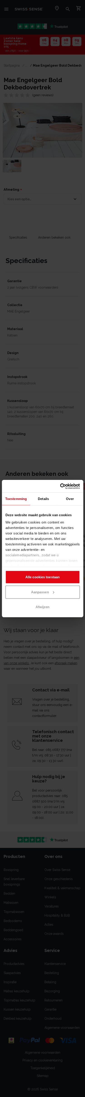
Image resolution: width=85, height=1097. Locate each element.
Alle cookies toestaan (42, 577)
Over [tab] (70, 499)
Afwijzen (43, 607)
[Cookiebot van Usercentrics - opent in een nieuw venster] (60, 486)
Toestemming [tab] (16, 499)
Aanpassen (40, 592)
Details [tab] (43, 499)
